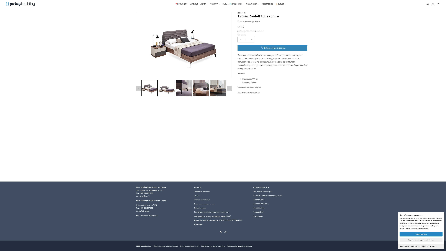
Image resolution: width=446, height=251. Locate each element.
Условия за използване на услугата (213, 246)
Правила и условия (429, 246)
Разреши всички (421, 234)
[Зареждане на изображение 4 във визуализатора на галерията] (201, 88)
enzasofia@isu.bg (142, 211)
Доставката (241, 31)
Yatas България (146, 246)
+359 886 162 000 (146, 193)
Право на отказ (200, 208)
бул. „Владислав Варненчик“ (147, 190)
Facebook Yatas (258, 208)
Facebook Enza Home (260, 204)
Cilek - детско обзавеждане (262, 192)
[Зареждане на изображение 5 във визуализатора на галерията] (218, 88)
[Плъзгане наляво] (138, 88)
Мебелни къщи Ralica (261, 187)
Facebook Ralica (258, 200)
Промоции (198, 224)
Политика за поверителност (410, 246)
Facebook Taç (258, 216)
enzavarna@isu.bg (142, 196)
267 (161, 190)
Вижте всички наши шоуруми (146, 215)
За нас (196, 196)
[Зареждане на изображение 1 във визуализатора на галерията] (149, 88)
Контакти (197, 187)
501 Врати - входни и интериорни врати (267, 196)
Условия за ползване (202, 200)
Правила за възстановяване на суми (166, 246)
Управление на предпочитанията (421, 240)
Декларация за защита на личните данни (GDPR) (212, 216)
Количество (242, 35)
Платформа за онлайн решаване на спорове (211, 212)
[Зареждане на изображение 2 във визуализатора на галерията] (167, 88)
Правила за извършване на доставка (239, 246)
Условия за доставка (202, 192)
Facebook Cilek (258, 212)
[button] (204, 4)
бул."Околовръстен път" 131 (146, 205)
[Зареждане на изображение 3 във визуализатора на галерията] (184, 88)
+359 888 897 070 (146, 208)
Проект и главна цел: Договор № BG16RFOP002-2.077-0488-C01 (218, 220)
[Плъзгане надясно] (229, 88)
